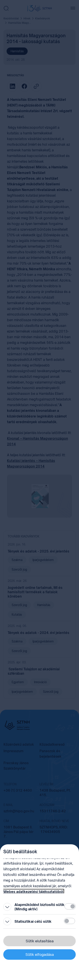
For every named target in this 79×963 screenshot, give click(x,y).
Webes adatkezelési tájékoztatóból (33, 892)
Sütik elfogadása (39, 954)
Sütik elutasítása (40, 941)
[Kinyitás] (7, 907)
